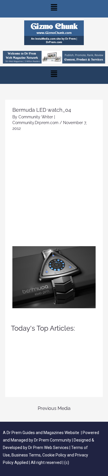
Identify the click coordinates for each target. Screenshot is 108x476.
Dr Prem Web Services (48, 447)
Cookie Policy (54, 455)
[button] (54, 9)
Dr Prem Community (52, 440)
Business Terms (26, 455)
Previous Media (54, 408)
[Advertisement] (54, 189)
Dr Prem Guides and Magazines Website (43, 432)
